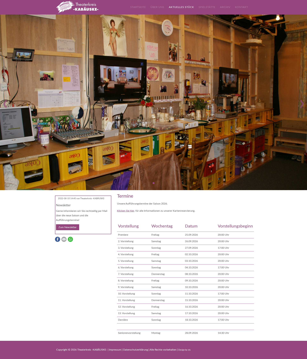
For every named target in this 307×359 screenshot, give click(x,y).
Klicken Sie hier (125, 211)
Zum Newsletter (68, 227)
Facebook (57, 239)
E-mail (64, 239)
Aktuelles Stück (181, 7)
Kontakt (241, 7)
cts (189, 350)
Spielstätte (207, 7)
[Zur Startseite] (77, 7)
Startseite (138, 7)
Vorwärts (302, 103)
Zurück (5, 103)
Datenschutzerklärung (136, 349)
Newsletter (63, 205)
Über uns (157, 7)
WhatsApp (70, 239)
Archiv (225, 7)
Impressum (115, 349)
